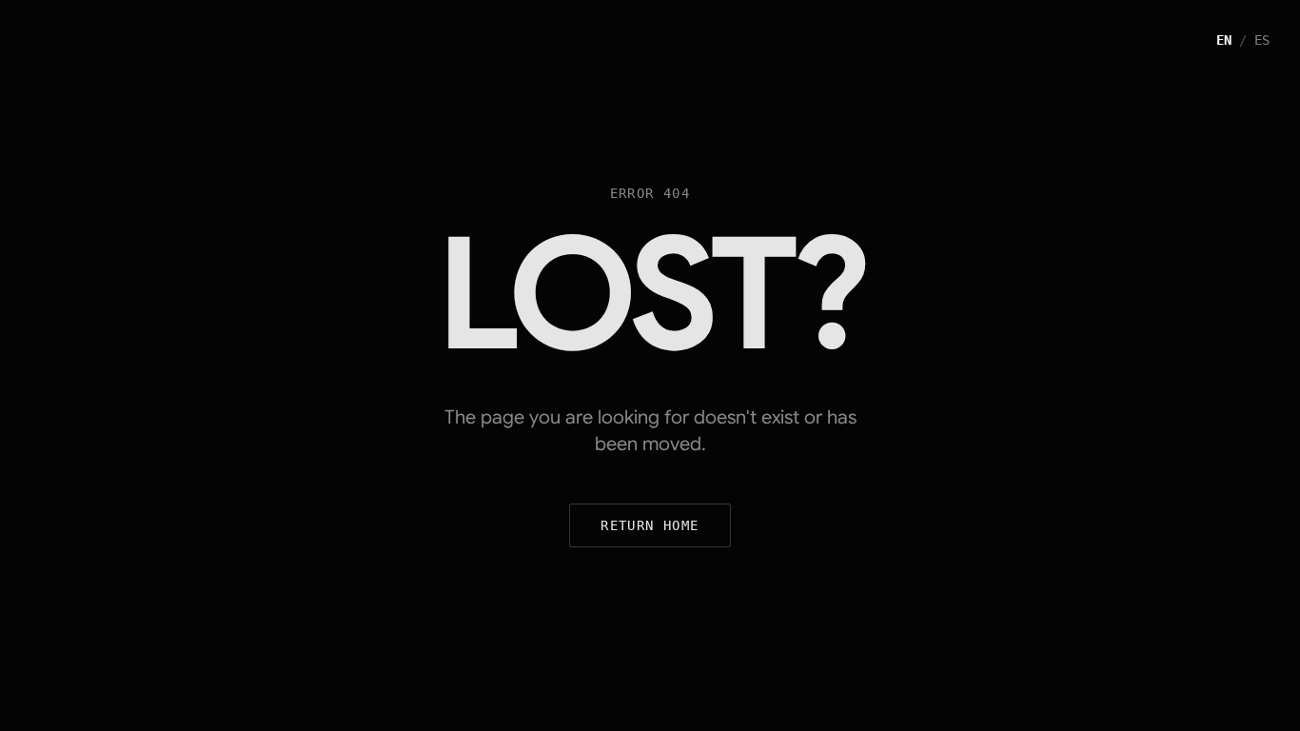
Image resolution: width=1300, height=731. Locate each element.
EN (1223, 40)
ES (1262, 40)
